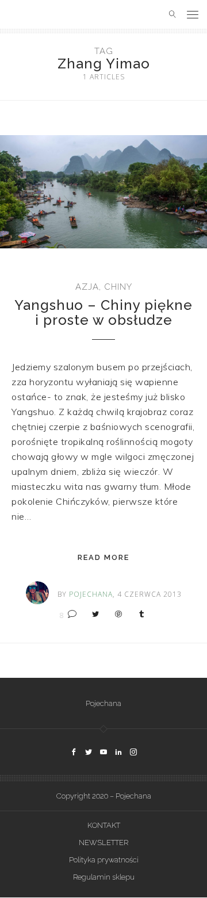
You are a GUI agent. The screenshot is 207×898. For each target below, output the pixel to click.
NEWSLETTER (103, 842)
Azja (87, 287)
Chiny (118, 287)
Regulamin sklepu (104, 877)
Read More (103, 557)
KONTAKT (103, 825)
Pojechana (103, 703)
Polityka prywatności (104, 859)
